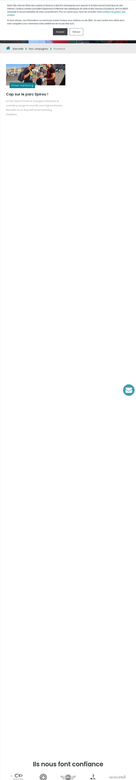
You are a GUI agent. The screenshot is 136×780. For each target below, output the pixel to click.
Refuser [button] (76, 31)
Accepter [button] (60, 31)
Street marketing (22, 85)
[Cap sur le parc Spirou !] (35, 74)
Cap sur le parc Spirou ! (27, 94)
